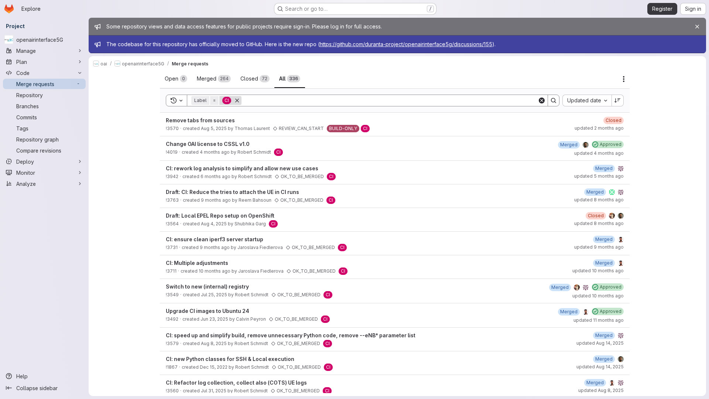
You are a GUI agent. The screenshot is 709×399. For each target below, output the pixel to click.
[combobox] (587, 100)
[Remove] (237, 100)
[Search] (553, 100)
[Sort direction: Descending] (618, 100)
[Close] (697, 26)
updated (599, 128)
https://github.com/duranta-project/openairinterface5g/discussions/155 (406, 44)
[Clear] (541, 100)
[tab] (176, 78)
